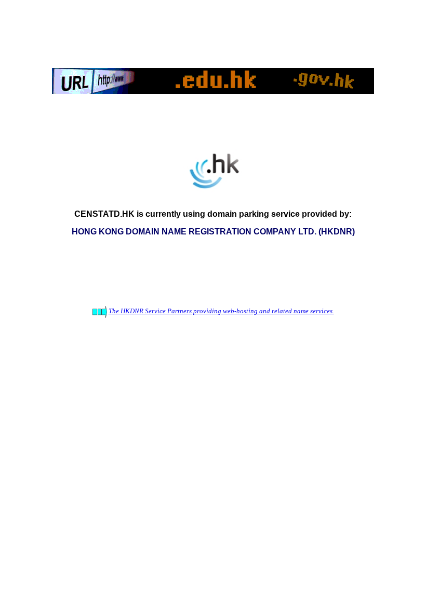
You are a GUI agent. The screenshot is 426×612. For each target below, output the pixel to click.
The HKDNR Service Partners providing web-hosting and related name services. (221, 311)
